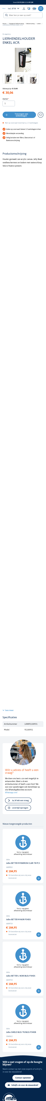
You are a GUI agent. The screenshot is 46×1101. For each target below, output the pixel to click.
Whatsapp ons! (11, 792)
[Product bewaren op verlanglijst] (40, 115)
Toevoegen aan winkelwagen (21, 115)
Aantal (5, 99)
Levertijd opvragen (20, 808)
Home (4, 23)
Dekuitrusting (30, 23)
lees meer (9, 710)
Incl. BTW (12, 8)
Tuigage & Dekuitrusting (16, 23)
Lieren (39, 23)
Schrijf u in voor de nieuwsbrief (24, 1085)
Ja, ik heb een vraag (20, 800)
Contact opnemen (23, 1078)
